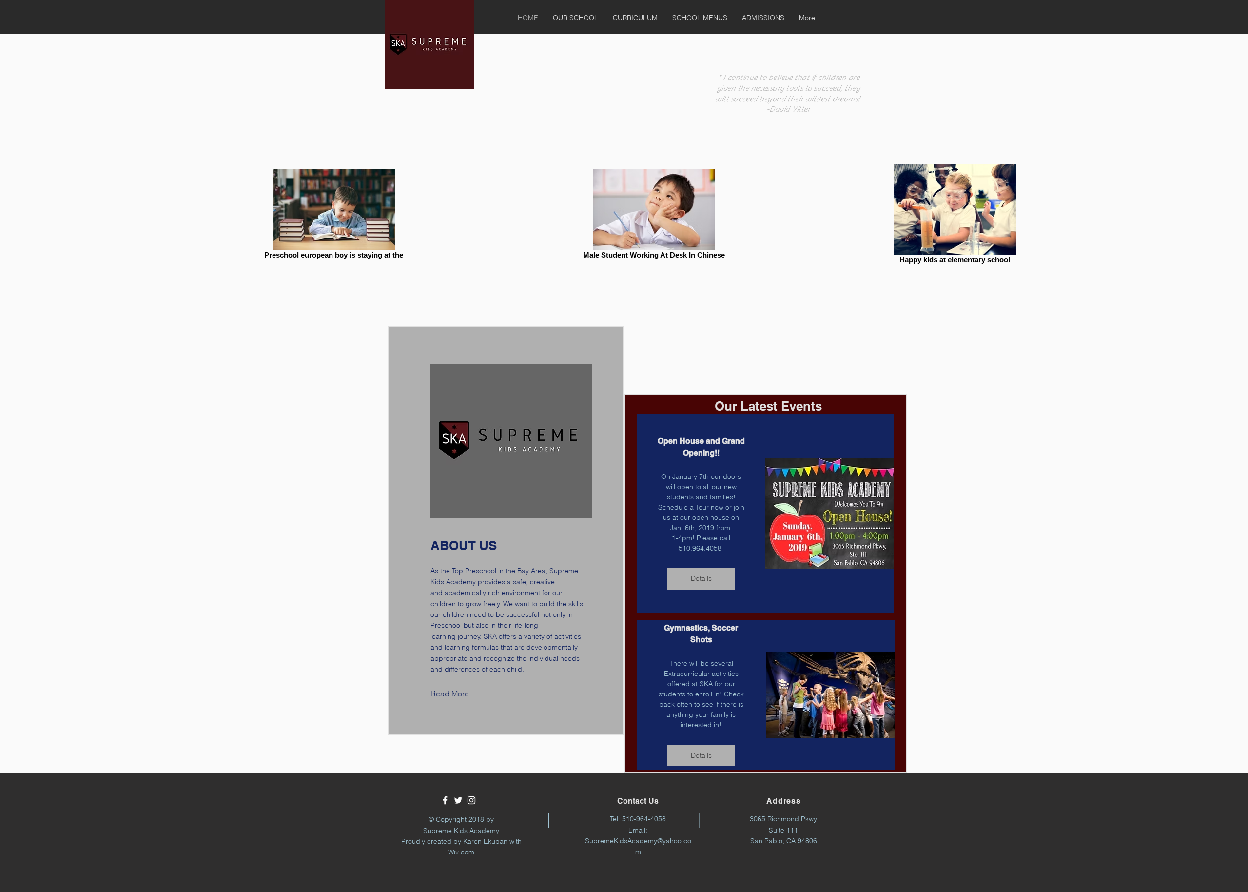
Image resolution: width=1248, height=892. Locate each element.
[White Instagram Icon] (471, 800)
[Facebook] (445, 800)
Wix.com (461, 852)
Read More (449, 693)
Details (701, 578)
